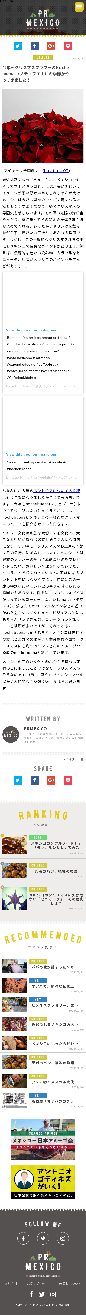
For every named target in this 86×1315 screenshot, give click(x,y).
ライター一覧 (75, 759)
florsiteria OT (56, 170)
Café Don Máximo (21, 386)
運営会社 (11, 1283)
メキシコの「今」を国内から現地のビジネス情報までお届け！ (43, 18)
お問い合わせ (36, 1283)
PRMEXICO (35, 728)
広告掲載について (68, 1283)
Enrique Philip (17, 477)
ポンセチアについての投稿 (56, 490)
